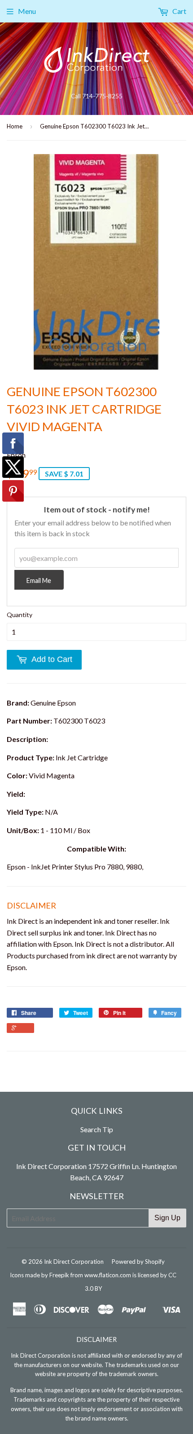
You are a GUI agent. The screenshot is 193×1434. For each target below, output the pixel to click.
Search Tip (96, 1129)
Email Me (38, 580)
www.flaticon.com (107, 1275)
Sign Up (167, 1218)
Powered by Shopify (138, 1261)
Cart (178, 11)
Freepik (59, 1275)
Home (14, 126)
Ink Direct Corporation (74, 1261)
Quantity (19, 614)
